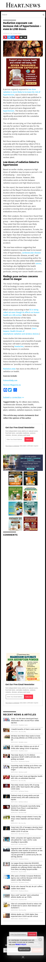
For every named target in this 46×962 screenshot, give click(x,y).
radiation (12, 410)
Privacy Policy (20, 944)
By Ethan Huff (22, 812)
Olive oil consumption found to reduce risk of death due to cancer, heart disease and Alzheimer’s (26, 906)
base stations (33, 402)
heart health (28, 405)
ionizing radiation (22, 407)
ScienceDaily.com (10, 380)
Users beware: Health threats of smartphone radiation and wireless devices (21, 331)
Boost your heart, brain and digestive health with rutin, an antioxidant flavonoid (26, 777)
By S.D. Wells (22, 871)
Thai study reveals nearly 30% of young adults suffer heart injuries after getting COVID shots (25, 787)
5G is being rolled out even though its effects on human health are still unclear (21, 312)
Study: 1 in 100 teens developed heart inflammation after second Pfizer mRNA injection (25, 721)
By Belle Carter (23, 725)
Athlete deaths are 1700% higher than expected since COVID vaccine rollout (24, 915)
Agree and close (24, 949)
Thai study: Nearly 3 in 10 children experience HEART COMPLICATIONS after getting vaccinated (25, 757)
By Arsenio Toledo (24, 761)
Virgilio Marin (17, 33)
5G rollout (23, 402)
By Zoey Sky (22, 731)
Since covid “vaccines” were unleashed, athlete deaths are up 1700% (25, 896)
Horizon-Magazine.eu (12, 385)
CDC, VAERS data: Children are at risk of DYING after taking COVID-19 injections (25, 747)
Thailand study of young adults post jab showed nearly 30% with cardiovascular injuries (25, 798)
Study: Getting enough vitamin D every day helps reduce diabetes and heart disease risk (26, 819)
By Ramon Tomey (23, 791)
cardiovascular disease (31, 253)
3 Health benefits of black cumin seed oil (25, 729)
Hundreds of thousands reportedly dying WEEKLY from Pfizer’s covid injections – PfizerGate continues (25, 808)
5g (17, 402)
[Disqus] (23, 566)
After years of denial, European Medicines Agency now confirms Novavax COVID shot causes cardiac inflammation (26, 878)
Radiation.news (9, 369)
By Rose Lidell (23, 772)
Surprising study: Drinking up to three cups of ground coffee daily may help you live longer (26, 768)
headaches (19, 346)
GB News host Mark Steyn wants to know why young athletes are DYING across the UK (26, 738)
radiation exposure (24, 410)
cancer (38, 263)
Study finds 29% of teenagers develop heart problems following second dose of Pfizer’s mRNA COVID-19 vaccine (27, 829)
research (37, 410)
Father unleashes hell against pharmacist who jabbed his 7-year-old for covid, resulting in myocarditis (25, 840)
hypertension (8, 111)
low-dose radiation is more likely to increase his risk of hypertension (21, 92)
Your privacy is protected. (12, 446)
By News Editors (23, 802)
